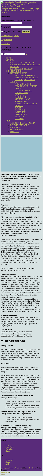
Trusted (31, 468)
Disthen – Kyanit (23, 90)
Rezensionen (16, 129)
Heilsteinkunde (14, 71)
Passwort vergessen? (10, 36)
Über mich (15, 127)
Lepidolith (20, 97)
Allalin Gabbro (23, 84)
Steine (13, 82)
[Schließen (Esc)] (9, 472)
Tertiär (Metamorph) (25, 80)
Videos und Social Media (22, 123)
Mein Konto (10, 447)
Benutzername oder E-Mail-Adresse (17, 21)
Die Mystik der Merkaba (22, 62)
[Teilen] (6, 472)
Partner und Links (19, 125)
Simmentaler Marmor (26, 103)
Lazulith (19, 95)
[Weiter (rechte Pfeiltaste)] (4, 474)
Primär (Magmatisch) (25, 75)
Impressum (9, 460)
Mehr (8, 121)
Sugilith (19, 119)
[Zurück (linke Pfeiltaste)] (2, 474)
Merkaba (10, 60)
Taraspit (19, 106)
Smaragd (19, 116)
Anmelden (26, 31)
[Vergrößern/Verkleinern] (2, 472)
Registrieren (6, 40)
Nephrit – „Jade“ (23, 99)
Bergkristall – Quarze (26, 86)
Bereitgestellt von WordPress (11, 468)
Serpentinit (21, 101)
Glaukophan (21, 93)
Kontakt (14, 132)
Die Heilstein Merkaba (21, 69)
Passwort (5, 27)
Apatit (18, 108)
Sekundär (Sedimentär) (26, 77)
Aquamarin (20, 110)
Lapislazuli (21, 114)
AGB (8, 464)
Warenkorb (10, 449)
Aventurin (20, 112)
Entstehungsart (18, 73)
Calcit (18, 88)
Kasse (8, 451)
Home (8, 58)
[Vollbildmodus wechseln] (4, 472)
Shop (7, 445)
